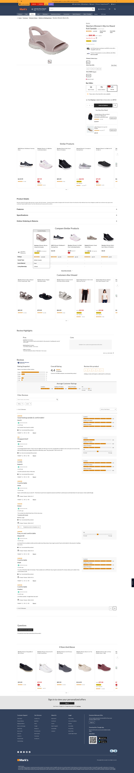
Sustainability (53, 728)
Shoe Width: (89, 71)
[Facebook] (18, 752)
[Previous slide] (17, 1)
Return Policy (70, 731)
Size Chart (114, 65)
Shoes (32, 14)
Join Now (78, 706)
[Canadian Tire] (34, 4)
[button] (93, 9)
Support (92, 4)
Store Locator (19, 731)
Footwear (25, 18)
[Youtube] (27, 752)
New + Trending (87, 14)
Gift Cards (103, 14)
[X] (21, 752)
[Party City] (51, 4)
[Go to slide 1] (49, 61)
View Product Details (103, 31)
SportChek (36, 721)
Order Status (103, 9)
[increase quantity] (92, 105)
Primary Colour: (90, 58)
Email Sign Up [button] (86, 4)
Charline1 (20, 589)
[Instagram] (24, 752)
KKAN (19, 485)
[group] (42, 181)
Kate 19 (19, 420)
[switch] (20, 252)
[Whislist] (109, 9)
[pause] (21, 1)
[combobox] (109, 409)
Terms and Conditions (72, 721)
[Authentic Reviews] (23, 363)
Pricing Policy (70, 728)
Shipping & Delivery (20, 723)
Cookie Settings (20, 741)
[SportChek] (41, 4)
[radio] (88, 62)
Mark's (35, 723)
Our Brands (53, 721)
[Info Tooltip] (96, 38)
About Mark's (53, 718)
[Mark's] (46, 4)
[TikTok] (29, 752)
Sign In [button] (114, 4)
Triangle (35, 726)
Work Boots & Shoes (55, 14)
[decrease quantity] (87, 105)
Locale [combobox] (27, 403)
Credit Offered (77, 4)
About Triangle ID (54, 726)
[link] (92, 31)
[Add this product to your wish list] (115, 105)
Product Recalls (20, 738)
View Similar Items (112, 31)
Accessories (66, 14)
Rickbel (19, 506)
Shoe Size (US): (90, 65)
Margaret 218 (20, 536)
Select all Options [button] (103, 105)
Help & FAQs (19, 728)
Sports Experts (37, 733)
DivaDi (19, 562)
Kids (38, 14)
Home (20, 18)
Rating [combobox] (19, 403)
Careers (52, 723)
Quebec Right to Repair (72, 733)
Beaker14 (19, 464)
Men (26, 14)
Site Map (70, 723)
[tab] (91, 88)
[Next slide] (116, 1)
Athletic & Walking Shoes (45, 18)
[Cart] (115, 9)
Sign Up (92, 722)
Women (20, 14)
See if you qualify (94, 54)
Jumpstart (53, 731)
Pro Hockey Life (37, 731)
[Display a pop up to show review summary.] (104, 130)
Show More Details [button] (66, 270)
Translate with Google (22, 515)
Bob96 (19, 441)
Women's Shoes (33, 18)
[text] (26, 181)
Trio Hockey (36, 736)
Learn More (76, 1)
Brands (96, 14)
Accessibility (70, 726)
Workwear (45, 14)
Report (34, 432)
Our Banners (36, 738)
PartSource (36, 728)
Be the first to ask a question (25, 629)
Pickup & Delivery (20, 721)
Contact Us (19, 736)
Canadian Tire (37, 718)
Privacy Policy (71, 718)
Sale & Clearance (76, 14)
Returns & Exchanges (21, 726)
